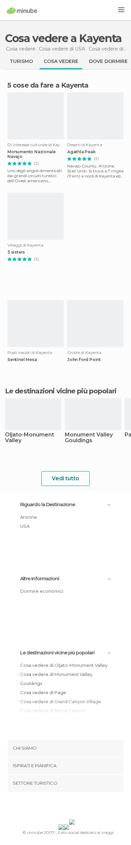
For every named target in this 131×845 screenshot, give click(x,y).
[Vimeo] (73, 807)
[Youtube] (81, 807)
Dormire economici (41, 591)
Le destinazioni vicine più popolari (61, 391)
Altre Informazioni (39, 579)
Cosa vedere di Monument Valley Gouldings (56, 679)
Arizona (28, 517)
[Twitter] (64, 807)
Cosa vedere (61, 61)
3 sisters (16, 252)
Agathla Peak (81, 152)
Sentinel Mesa (22, 359)
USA (25, 526)
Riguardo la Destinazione (47, 504)
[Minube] (22, 10)
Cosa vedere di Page (43, 692)
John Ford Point (84, 359)
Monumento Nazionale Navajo (31, 154)
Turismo (21, 61)
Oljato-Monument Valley (29, 438)
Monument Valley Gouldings (89, 438)
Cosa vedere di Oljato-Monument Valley (63, 665)
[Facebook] (55, 807)
